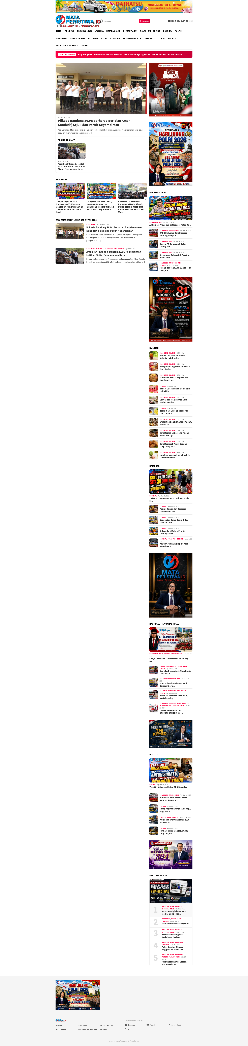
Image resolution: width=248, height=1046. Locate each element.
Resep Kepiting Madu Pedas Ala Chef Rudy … (174, 368)
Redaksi (103, 1029)
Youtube (153, 1025)
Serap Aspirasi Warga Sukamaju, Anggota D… (175, 810)
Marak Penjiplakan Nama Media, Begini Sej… (174, 912)
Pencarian (144, 21)
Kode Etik (82, 1025)
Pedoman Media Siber (87, 1029)
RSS (129, 1029)
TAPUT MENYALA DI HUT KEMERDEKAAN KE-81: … (171, 711)
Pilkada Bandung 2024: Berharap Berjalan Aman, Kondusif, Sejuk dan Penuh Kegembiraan (94, 123)
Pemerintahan (102, 249)
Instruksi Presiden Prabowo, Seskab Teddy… (173, 697)
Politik (175, 230)
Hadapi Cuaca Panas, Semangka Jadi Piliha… (174, 390)
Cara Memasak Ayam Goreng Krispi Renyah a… (173, 445)
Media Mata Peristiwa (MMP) (175, 923)
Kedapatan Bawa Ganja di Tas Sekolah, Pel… (173, 521)
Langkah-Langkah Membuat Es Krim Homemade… (174, 456)
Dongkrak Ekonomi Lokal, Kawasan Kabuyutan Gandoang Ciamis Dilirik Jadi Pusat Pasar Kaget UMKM (184, 54)
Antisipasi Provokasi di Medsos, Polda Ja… (170, 225)
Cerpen (162, 666)
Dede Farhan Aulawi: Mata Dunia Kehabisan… (175, 672)
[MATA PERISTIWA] (78, 21)
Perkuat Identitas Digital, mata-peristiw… (174, 963)
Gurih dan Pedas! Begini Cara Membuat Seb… (173, 379)
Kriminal (153, 496)
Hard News (90, 224)
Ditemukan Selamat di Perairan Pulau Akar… (174, 256)
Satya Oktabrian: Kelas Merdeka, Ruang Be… (168, 660)
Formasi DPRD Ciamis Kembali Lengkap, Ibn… (173, 832)
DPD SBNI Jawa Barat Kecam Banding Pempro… (173, 234)
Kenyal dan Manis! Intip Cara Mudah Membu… (173, 401)
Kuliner (172, 353)
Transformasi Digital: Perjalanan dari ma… (172, 936)
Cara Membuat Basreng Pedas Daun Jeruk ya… (174, 434)
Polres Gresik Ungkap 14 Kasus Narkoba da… (174, 545)
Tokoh (162, 669)
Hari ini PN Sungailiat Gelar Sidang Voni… (172, 245)
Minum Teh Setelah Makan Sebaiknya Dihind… (172, 356)
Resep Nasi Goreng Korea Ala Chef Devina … (173, 412)
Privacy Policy (106, 1025)
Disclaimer (61, 1029)
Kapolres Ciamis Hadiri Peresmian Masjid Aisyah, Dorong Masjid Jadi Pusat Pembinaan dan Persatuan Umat (100, 206)
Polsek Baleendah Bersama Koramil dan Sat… (172, 510)
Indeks (59, 1025)
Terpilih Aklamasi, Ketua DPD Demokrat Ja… (168, 788)
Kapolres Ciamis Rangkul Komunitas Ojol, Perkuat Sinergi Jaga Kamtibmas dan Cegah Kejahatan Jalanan (132, 205)
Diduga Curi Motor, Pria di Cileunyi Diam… (172, 532)
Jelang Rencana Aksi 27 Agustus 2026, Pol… (175, 269)
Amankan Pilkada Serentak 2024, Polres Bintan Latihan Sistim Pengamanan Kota (71, 166)
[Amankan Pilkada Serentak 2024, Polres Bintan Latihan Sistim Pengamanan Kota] (72, 151)
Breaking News (155, 222)
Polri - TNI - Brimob (116, 249)
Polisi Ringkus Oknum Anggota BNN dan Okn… (174, 948)
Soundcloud (176, 1025)
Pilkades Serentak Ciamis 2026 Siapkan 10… (174, 821)
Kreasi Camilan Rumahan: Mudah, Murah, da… (175, 423)
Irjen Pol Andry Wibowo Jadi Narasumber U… (173, 684)
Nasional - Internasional (172, 654)
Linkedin (131, 1025)
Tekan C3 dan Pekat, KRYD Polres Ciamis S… (169, 499)
